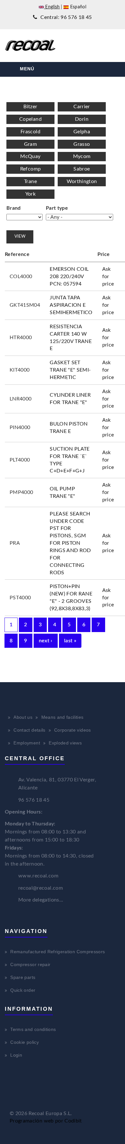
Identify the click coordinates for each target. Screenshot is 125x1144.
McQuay (30, 156)
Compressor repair (30, 964)
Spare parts (22, 977)
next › (46, 640)
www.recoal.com (38, 875)
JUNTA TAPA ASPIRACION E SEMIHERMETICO (71, 305)
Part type (57, 208)
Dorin (81, 119)
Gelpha (81, 131)
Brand (13, 208)
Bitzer (30, 106)
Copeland (30, 119)
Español (77, 6)
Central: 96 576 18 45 (65, 17)
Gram (30, 144)
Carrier (81, 106)
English (52, 6)
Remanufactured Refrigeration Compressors (57, 951)
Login (16, 1055)
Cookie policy (24, 1042)
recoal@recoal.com (40, 888)
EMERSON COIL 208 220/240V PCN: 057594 (69, 276)
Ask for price (108, 276)
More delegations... (40, 899)
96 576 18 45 (33, 800)
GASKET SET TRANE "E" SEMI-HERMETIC (70, 370)
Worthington (82, 181)
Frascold (30, 131)
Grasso (81, 144)
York (30, 194)
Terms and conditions (33, 1029)
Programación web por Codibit (46, 1120)
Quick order (22, 990)
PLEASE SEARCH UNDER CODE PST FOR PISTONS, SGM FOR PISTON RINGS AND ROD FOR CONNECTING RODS (70, 543)
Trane (30, 181)
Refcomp (30, 169)
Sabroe (81, 169)
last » (70, 640)
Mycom (82, 156)
